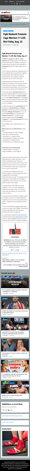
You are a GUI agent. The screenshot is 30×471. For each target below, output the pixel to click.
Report (5, 314)
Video (22, 277)
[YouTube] (18, 250)
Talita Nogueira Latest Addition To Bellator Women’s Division (15, 265)
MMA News (11, 1)
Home (6, 1)
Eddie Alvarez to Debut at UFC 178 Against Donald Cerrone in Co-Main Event (13, 260)
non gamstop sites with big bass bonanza (12, 415)
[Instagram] (16, 250)
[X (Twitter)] (14, 250)
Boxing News (5, 383)
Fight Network (20, 253)
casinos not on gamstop (8, 422)
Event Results (6, 277)
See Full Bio (16, 247)
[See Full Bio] (20, 247)
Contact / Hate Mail (20, 1)
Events (5, 30)
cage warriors (9, 253)
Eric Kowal (8, 45)
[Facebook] (12, 250)
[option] (15, 18)
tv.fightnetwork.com (19, 217)
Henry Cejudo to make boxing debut (12, 395)
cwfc (14, 253)
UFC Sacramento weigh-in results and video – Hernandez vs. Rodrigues (20, 18)
